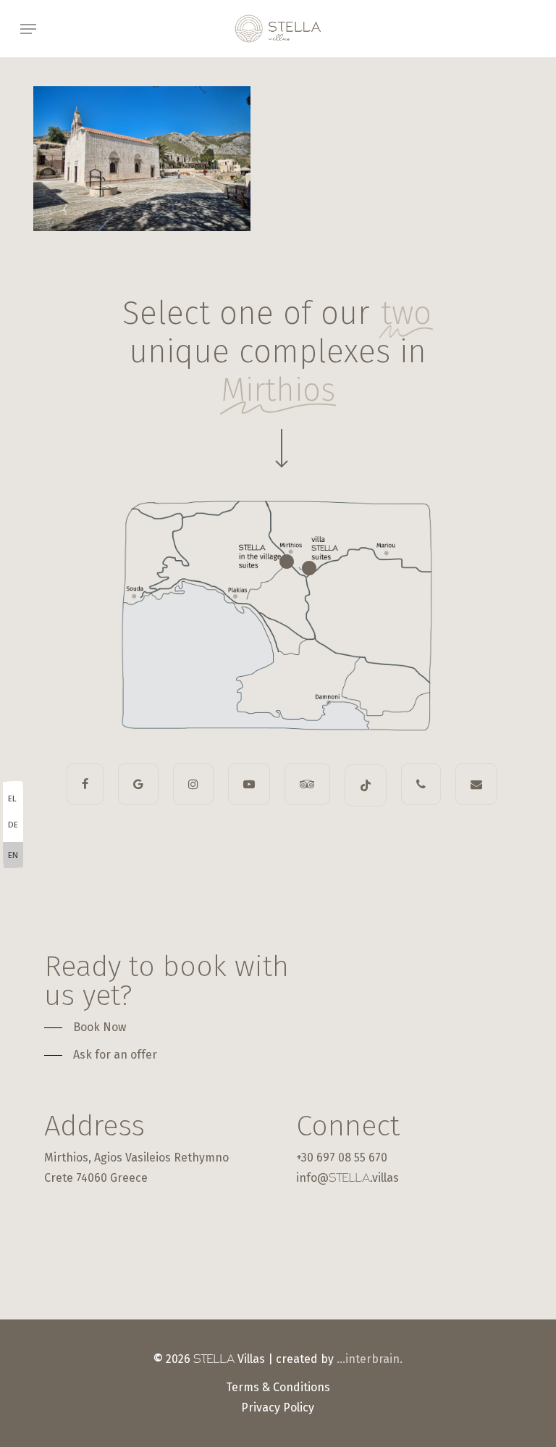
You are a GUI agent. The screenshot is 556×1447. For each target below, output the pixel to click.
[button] (28, 29)
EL (12, 798)
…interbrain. (370, 1359)
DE (13, 825)
